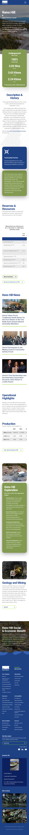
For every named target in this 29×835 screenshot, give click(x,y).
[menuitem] (7, 683)
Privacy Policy (8, 829)
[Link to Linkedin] (22, 749)
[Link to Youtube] (26, 749)
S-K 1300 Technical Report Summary (16, 131)
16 (15, 256)
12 (14, 256)
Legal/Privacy (20, 829)
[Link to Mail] (19, 749)
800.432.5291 (17, 669)
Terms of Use (14, 829)
